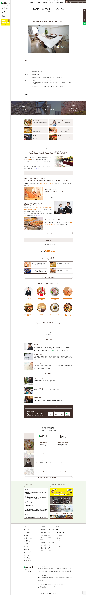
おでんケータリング (27, 546)
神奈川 (42, 529)
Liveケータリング (27, 557)
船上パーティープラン (28, 551)
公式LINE (52, 350)
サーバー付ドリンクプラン (28, 555)
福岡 (49, 527)
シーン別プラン (4, 11)
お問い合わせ (58, 538)
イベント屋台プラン (27, 532)
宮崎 (49, 535)
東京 (42, 527)
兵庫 (45, 529)
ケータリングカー (27, 543)
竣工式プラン (26, 529)
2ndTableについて (39, 2)
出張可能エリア (45, 2)
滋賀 (45, 534)
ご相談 (62, 414)
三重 (53, 529)
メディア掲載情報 (59, 535)
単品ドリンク (26, 554)
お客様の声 (60, 135)
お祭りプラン (26, 534)
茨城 (42, 535)
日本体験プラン (26, 549)
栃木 (42, 534)
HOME (25, 526)
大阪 (45, 527)
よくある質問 (56, 2)
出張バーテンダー (27, 544)
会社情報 (54, 0)
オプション (3, 15)
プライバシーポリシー (60, 532)
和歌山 (46, 535)
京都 (45, 544)
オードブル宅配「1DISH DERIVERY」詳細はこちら (49, 477)
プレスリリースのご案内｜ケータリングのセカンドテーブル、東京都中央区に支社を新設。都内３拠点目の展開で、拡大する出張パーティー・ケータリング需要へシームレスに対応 (36, 510)
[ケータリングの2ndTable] (5, 5)
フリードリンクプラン (5, 8)
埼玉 (42, 532)
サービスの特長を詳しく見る (49, 233)
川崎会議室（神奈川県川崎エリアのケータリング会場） (48, 21)
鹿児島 (49, 537)
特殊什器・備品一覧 (27, 560)
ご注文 (56, 414)
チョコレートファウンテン (28, 537)
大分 (49, 544)
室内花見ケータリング (28, 538)
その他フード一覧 (27, 558)
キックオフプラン (27, 527)
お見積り (50, 414)
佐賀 (49, 534)
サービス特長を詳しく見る (49, 322)
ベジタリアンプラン (27, 541)
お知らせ (57, 543)
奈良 (45, 532)
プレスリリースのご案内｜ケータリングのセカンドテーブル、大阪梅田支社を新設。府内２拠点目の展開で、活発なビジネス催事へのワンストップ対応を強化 (36, 492)
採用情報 (57, 0)
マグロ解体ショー (27, 540)
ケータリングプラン (32, 2)
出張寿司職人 (26, 535)
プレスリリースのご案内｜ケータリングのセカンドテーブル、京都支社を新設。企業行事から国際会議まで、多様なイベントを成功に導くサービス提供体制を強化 (36, 504)
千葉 (42, 544)
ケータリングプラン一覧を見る (49, 277)
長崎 (49, 532)
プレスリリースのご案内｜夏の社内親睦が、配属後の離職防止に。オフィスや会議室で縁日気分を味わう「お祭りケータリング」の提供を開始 (36, 517)
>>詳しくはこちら (38, 168)
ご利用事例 (61, 2)
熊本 (49, 529)
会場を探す (3, 16)
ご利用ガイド (51, 2)
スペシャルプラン (4, 12)
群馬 (42, 537)
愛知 (53, 527)
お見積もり (58, 540)
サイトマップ (61, 0)
